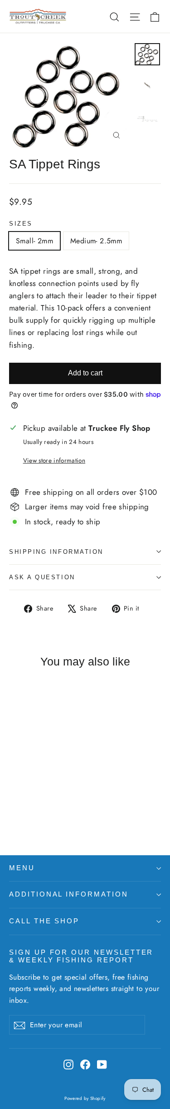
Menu (22, 868)
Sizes (21, 223)
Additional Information (68, 894)
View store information (54, 460)
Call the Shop (44, 921)
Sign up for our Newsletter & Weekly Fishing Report (81, 956)
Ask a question (42, 577)
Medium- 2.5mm (96, 241)
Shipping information (56, 551)
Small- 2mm (34, 241)
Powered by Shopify (85, 1098)
